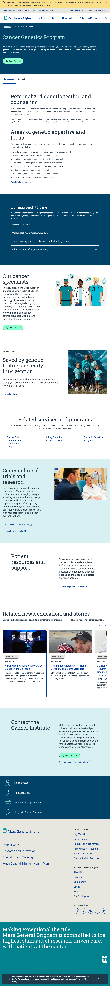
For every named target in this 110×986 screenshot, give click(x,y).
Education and (18, 857)
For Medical (87, 858)
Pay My (79, 834)
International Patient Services (75, 762)
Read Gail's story (12, 394)
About (78, 872)
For (81, 896)
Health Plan (8, 10)
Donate (89, 10)
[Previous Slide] (100, 625)
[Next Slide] (105, 625)
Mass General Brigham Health (26, 863)
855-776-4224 (15, 61)
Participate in (86, 848)
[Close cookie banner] (98, 979)
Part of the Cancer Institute (21, 182)
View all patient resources (73, 586)
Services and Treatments (62, 18)
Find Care (40, 18)
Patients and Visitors (89, 18)
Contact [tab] (21, 79)
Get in (80, 839)
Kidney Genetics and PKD (53, 439)
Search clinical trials (14, 531)
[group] (25, 664)
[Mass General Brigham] (18, 18)
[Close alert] (106, 2)
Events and (84, 853)
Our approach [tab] (9, 79)
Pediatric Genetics (93, 439)
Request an (86, 844)
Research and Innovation (26, 10)
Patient (11, 845)
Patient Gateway (75, 10)
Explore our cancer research (17, 524)
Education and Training (46, 10)
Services (7, 26)
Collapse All (26, 224)
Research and (19, 851)
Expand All (15, 224)
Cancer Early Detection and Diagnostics (14, 442)
